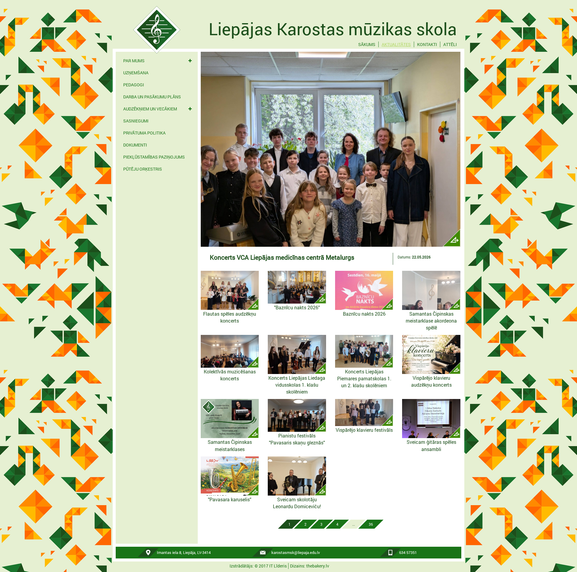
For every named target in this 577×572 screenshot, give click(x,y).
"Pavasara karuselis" (229, 499)
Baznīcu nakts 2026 (364, 314)
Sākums (366, 44)
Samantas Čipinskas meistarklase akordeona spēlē (431, 321)
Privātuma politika (144, 133)
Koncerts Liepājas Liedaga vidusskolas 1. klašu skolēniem (296, 385)
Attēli (450, 44)
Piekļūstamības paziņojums (154, 157)
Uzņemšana (135, 73)
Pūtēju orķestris (142, 169)
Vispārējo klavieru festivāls (364, 430)
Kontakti (427, 44)
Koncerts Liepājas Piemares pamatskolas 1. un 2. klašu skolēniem (364, 378)
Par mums (134, 60)
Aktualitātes (396, 44)
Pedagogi (133, 85)
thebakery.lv (317, 566)
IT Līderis (278, 566)
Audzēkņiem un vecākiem (150, 109)
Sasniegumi (135, 121)
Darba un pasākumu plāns (152, 97)
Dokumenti (135, 145)
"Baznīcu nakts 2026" (297, 307)
